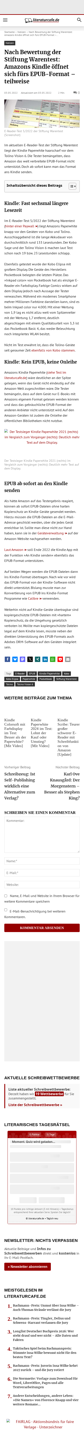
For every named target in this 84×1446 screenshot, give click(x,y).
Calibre (33, 598)
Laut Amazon (13, 549)
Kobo (66, 673)
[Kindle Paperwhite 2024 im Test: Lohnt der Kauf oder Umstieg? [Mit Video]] (42, 709)
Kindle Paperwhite (49, 673)
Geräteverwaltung (50, 533)
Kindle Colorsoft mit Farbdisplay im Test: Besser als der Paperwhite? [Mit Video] (15, 733)
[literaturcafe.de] (42, 20)
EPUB (32, 673)
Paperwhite (29, 678)
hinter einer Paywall (19, 226)
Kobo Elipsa (12, 678)
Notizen (21, 32)
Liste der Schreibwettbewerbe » (35, 1104)
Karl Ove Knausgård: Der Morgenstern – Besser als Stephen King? (62, 786)
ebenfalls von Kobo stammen (53, 350)
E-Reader (20, 673)
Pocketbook (45, 678)
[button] (7, 659)
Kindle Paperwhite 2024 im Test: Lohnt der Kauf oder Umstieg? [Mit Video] (41, 733)
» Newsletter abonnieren (27, 1267)
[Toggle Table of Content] (70, 186)
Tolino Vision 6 (25, 684)
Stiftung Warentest (66, 678)
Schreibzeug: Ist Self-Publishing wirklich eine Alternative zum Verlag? (19, 786)
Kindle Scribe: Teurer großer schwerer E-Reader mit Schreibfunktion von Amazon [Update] (69, 737)
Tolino (9, 684)
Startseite (9, 32)
